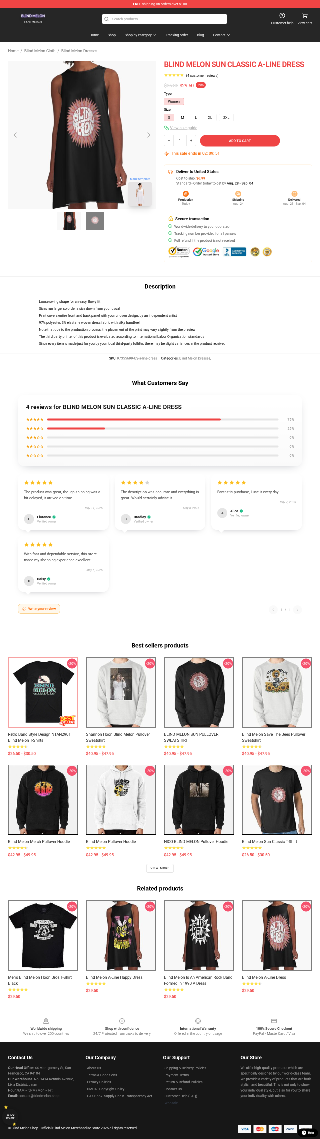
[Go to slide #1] (69, 221)
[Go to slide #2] (95, 221)
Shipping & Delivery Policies (185, 1068)
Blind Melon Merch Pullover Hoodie (39, 841)
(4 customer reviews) (202, 76)
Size (167, 110)
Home (13, 50)
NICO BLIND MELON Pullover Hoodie (196, 841)
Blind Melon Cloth (40, 50)
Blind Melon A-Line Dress (264, 977)
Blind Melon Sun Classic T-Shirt (269, 841)
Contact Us (173, 1089)
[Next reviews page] (297, 609)
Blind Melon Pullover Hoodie (111, 841)
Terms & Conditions (102, 1075)
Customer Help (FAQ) (180, 1096)
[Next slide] (148, 135)
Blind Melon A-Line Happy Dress (114, 977)
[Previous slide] (15, 135)
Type (168, 94)
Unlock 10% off (10, 1117)
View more (160, 868)
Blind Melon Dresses (79, 50)
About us (94, 1068)
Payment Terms (176, 1075)
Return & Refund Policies (183, 1082)
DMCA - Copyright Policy (105, 1089)
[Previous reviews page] (273, 609)
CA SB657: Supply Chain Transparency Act (119, 1096)
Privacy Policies (99, 1082)
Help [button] (311, 1132)
